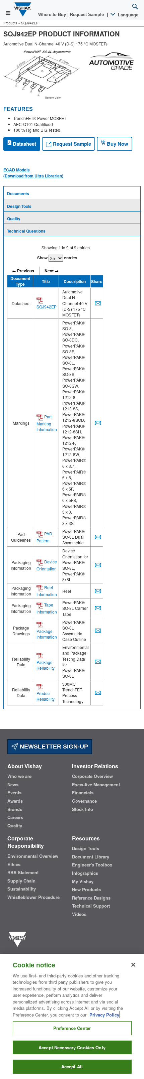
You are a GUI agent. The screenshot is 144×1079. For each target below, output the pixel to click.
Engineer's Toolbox (92, 865)
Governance (84, 801)
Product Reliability (46, 696)
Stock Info (82, 809)
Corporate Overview (92, 776)
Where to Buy (52, 14)
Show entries (57, 258)
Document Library (90, 857)
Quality (13, 219)
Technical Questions (26, 231)
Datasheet (23, 143)
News (12, 785)
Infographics (85, 873)
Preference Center (72, 1028)
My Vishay (82, 882)
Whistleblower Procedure (33, 897)
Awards (15, 801)
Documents (18, 193)
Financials (82, 793)
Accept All (72, 1066)
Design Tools (19, 206)
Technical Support (91, 906)
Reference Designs (91, 898)
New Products (86, 890)
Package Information (47, 634)
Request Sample (71, 143)
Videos (79, 914)
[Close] (133, 964)
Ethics (13, 864)
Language (127, 14)
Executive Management (96, 785)
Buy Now (116, 143)
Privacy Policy (104, 1014)
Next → (52, 271)
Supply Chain (21, 881)
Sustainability (21, 889)
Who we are (19, 776)
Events (14, 793)
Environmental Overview (32, 856)
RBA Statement (23, 872)
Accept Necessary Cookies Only (72, 1047)
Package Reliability (46, 665)
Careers (15, 817)
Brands (14, 809)
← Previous (23, 271)
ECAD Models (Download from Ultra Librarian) (33, 173)
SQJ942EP (47, 306)
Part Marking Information (47, 423)
